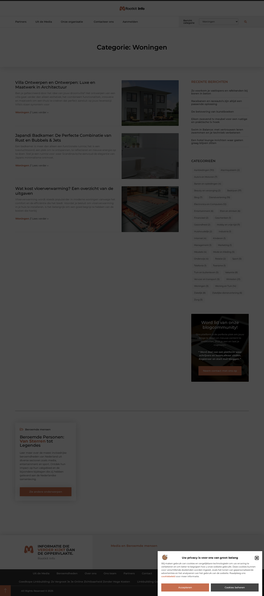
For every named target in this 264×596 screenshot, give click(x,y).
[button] (257, 558)
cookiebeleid (168, 576)
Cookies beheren (235, 587)
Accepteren (185, 587)
